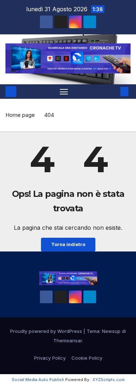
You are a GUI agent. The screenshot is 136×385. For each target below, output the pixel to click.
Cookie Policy (86, 358)
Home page (20, 114)
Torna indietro (68, 244)
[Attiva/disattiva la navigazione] (64, 91)
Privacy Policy (50, 358)
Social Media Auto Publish (38, 379)
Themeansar (67, 340)
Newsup (111, 331)
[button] (113, 91)
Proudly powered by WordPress (46, 331)
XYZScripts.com (108, 379)
